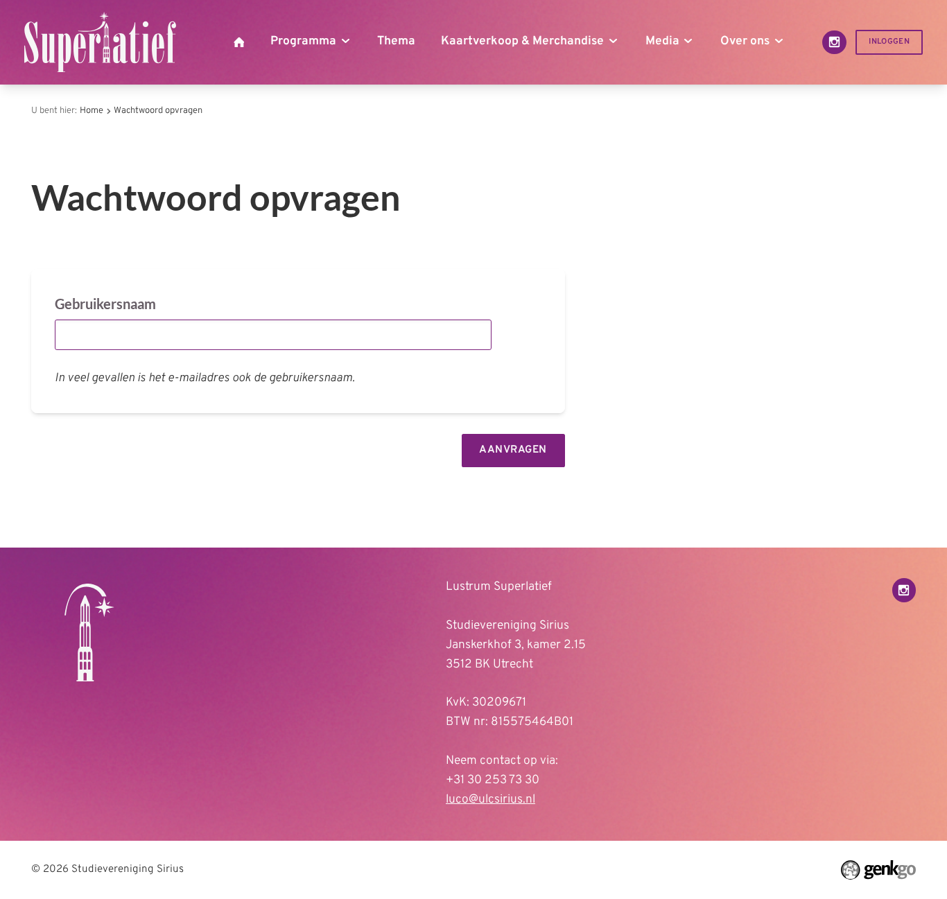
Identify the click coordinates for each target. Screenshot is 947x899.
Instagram (834, 42)
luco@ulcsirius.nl (490, 800)
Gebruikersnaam (105, 304)
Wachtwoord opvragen (158, 110)
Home (91, 110)
